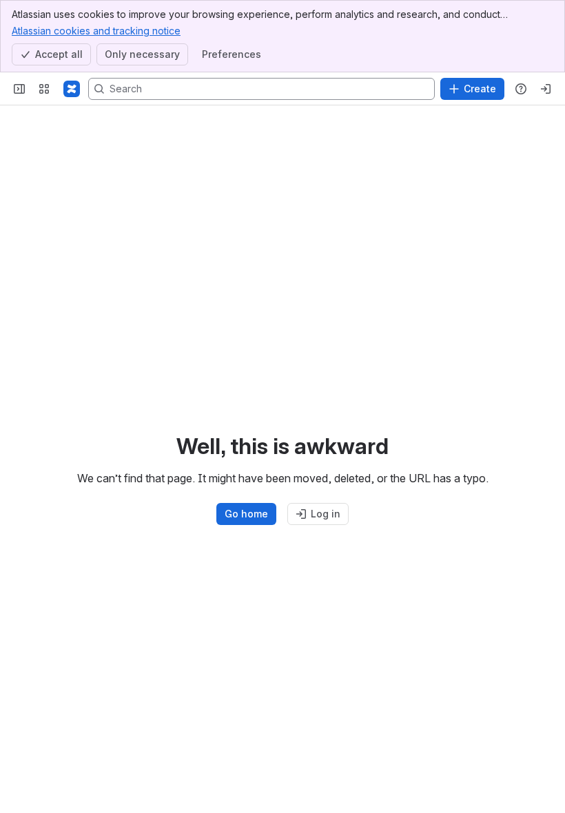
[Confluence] (72, 89)
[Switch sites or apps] (44, 89)
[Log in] (546, 89)
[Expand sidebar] (19, 89)
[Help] (521, 89)
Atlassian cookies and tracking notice (96, 31)
